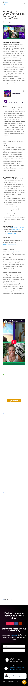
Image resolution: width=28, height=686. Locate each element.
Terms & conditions (8, 681)
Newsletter (15, 636)
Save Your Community (15, 669)
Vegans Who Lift (7, 22)
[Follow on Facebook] (16, 623)
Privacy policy (21, 681)
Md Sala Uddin (8, 21)
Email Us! (11, 665)
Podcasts (22, 21)
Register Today (14, 401)
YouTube (5, 253)
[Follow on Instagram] (8, 623)
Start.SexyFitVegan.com (10, 233)
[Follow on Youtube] (20, 623)
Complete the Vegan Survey (17, 667)
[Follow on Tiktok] (12, 623)
